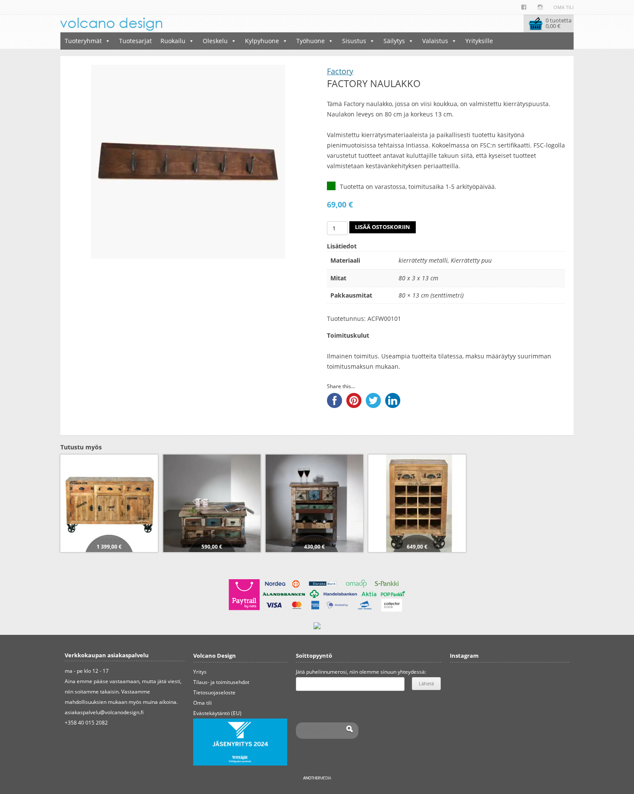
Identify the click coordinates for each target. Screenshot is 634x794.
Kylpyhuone (262, 41)
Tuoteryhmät (83, 41)
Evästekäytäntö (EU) (217, 713)
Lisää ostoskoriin (382, 227)
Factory (340, 71)
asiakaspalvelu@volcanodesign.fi (104, 712)
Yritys (200, 671)
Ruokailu (172, 41)
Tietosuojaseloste (214, 692)
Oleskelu (215, 41)
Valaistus (435, 41)
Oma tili (563, 7)
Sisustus (354, 41)
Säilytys (394, 41)
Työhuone (310, 41)
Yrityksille (479, 41)
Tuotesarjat (135, 41)
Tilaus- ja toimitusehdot (221, 682)
